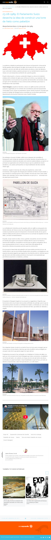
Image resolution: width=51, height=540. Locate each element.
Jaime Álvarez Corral (8, 28)
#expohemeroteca (10, 6)
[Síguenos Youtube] (49, 537)
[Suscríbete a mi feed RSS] (41, 537)
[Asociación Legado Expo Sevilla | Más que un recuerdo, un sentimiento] (10, 2)
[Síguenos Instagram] (47, 537)
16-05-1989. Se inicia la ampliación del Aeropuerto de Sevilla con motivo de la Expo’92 (13, 502)
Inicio (4, 6)
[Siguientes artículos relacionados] (46, 472)
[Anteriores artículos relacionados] (43, 472)
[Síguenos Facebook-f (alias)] (45, 537)
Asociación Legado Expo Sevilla (12, 537)
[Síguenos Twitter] (43, 537)
